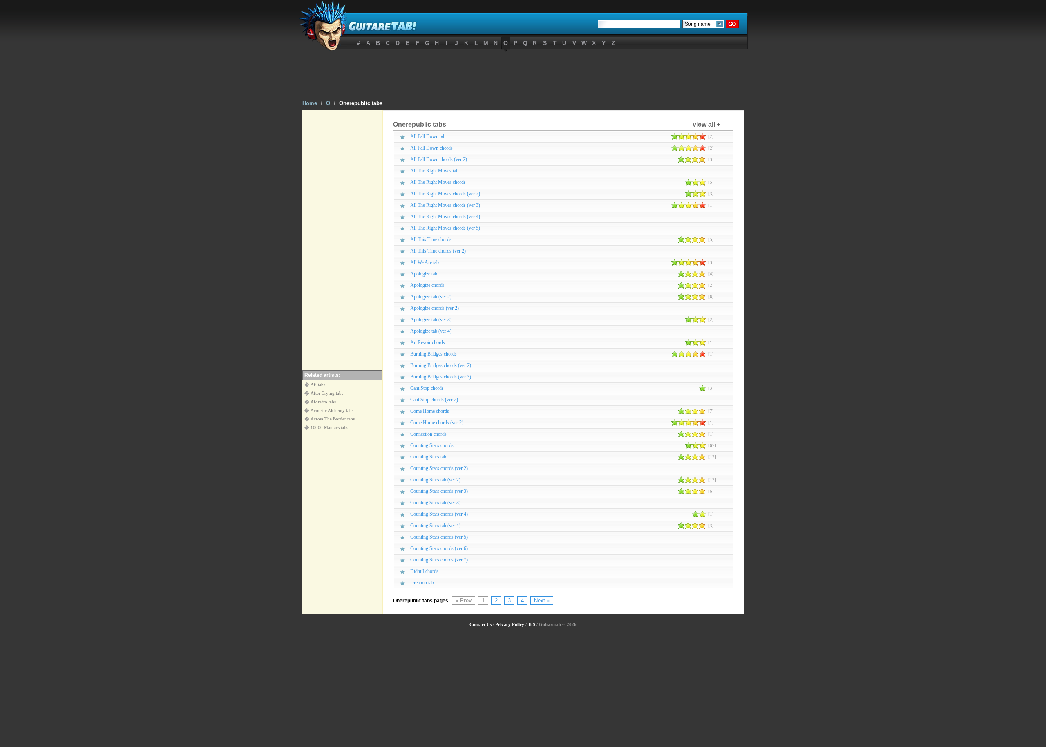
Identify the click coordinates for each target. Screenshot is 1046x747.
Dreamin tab (422, 583)
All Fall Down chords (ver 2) (438, 159)
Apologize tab (423, 274)
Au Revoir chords (427, 342)
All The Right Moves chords (438, 182)
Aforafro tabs (323, 401)
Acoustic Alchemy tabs (332, 410)
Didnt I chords (424, 571)
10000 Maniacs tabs (329, 427)
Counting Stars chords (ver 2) (439, 468)
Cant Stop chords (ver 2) (434, 400)
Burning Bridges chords (433, 354)
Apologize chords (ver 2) (434, 308)
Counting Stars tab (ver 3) (435, 502)
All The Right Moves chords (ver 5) (445, 228)
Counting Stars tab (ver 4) (435, 525)
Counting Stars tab (428, 457)
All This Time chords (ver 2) (438, 251)
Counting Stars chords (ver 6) (439, 548)
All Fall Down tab (427, 136)
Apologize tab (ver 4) (430, 331)
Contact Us (480, 624)
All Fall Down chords (431, 148)
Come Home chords (429, 411)
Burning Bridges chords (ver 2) (440, 365)
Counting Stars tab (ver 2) (435, 480)
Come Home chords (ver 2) (436, 422)
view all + (706, 124)
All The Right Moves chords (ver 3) (445, 205)
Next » (542, 600)
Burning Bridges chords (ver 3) (440, 377)
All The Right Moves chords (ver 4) (445, 216)
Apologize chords (427, 285)
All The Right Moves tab (434, 171)
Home (309, 103)
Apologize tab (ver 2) (430, 297)
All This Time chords (430, 239)
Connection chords (428, 434)
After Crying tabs (327, 393)
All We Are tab (424, 262)
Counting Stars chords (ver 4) (439, 514)
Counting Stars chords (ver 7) (439, 560)
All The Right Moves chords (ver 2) (445, 194)
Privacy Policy (509, 624)
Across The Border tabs (333, 418)
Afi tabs (318, 384)
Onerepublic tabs (360, 103)
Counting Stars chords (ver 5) (439, 537)
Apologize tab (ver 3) (430, 319)
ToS (531, 624)
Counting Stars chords (432, 445)
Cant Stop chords (427, 388)
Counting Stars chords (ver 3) (439, 491)
